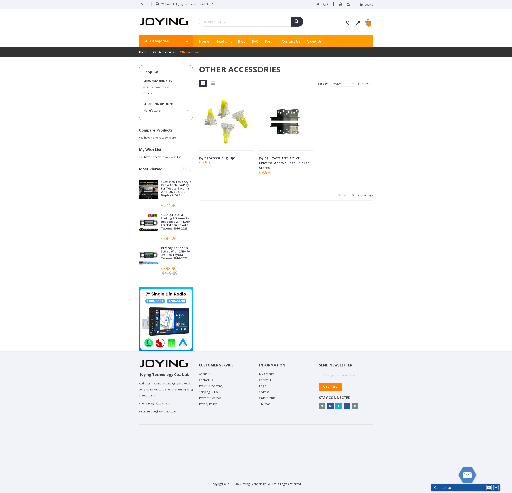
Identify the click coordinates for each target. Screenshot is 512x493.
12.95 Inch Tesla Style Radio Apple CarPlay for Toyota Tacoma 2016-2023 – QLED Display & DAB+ (176, 188)
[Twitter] (318, 4)
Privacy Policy (208, 404)
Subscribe (330, 387)
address (264, 392)
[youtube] (340, 4)
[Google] (325, 4)
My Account (266, 374)
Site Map (264, 404)
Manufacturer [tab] (152, 110)
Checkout (265, 380)
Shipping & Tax (208, 392)
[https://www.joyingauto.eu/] (164, 21)
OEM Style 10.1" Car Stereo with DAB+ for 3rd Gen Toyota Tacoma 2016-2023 (176, 253)
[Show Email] (489, 487)
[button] (225, 144)
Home (143, 52)
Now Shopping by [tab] (157, 81)
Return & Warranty (211, 386)
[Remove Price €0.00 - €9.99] (144, 87)
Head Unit (223, 41)
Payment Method (210, 398)
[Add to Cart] (216, 144)
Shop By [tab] (150, 72)
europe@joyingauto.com (163, 411)
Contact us (206, 380)
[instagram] (348, 4)
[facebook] (333, 4)
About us (314, 41)
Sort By (323, 83)
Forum (270, 41)
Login (262, 386)
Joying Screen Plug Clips (217, 158)
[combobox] (251, 22)
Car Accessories (164, 52)
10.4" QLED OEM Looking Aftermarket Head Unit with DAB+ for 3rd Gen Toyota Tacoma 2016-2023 (176, 221)
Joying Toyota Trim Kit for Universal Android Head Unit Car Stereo (284, 163)
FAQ (255, 41)
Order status (267, 398)
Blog (242, 41)
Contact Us (291, 41)
